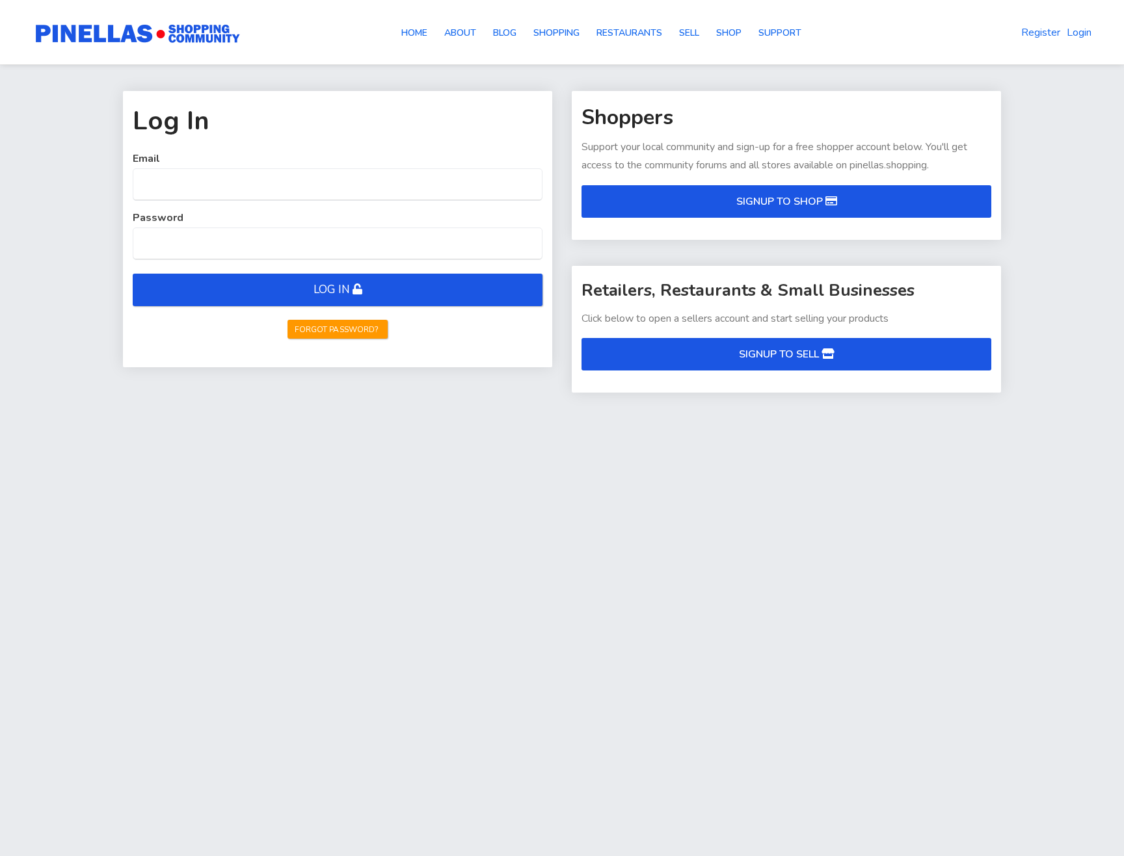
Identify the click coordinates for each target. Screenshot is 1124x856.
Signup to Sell (780, 354)
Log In (332, 289)
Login (1079, 32)
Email (146, 158)
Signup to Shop (780, 201)
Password (158, 218)
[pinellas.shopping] (138, 32)
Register (1040, 32)
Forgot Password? (337, 329)
